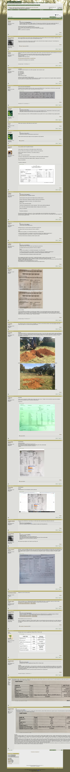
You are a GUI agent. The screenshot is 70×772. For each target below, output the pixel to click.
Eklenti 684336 (20, 146)
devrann (10, 108)
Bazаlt (21, 140)
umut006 (10, 323)
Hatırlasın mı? (60, 7)
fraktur (9, 21)
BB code (9, 758)
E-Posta (38, 5)
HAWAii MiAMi (11, 521)
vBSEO (38, 770)
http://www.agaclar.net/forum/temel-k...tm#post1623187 (27, 602)
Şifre (49, 8)
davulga (10, 269)
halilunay (10, 397)
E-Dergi (24, 5)
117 (58, 15)
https (61, 8)
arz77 (9, 87)
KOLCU (10, 223)
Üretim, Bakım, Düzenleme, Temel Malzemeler (19, 7)
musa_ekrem (11, 549)
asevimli (10, 147)
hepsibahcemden (12, 592)
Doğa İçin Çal (13, 5)
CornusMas (21, 626)
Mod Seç (60, 18)
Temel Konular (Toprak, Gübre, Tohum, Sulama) (32, 7)
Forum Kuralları (10, 763)
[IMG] (8, 759)
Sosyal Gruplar (28, 5)
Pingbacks (9, 761)
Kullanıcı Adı (50, 7)
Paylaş (60, 32)
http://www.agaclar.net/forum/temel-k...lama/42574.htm (26, 58)
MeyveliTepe (11, 37)
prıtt (9, 632)
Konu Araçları (55, 18)
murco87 (10, 332)
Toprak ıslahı (11, 601)
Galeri (20, 5)
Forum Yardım (29, 9)
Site (8, 5)
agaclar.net (10, 7)
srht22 (9, 679)
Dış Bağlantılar (50, 18)
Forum (17, 5)
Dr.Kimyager (11, 661)
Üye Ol (11, 9)
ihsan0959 (10, 442)
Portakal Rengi (26, 626)
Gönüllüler (34, 5)
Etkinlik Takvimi (55, 9)
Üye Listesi (41, 9)
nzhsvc (9, 69)
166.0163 (21, 481)
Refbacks (9, 762)
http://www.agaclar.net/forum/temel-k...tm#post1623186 (27, 603)
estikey (9, 193)
